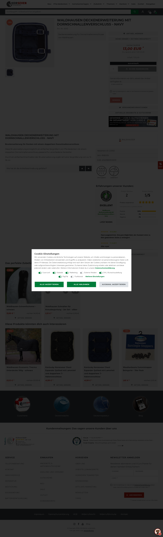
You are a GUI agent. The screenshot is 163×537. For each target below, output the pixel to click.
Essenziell (46, 273)
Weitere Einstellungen (94, 277)
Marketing (74, 273)
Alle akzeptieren (49, 284)
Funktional (79, 277)
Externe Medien (90, 273)
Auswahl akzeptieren (114, 284)
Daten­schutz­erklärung (105, 268)
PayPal (65, 277)
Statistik (60, 273)
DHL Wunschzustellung (112, 273)
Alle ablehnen (81, 284)
